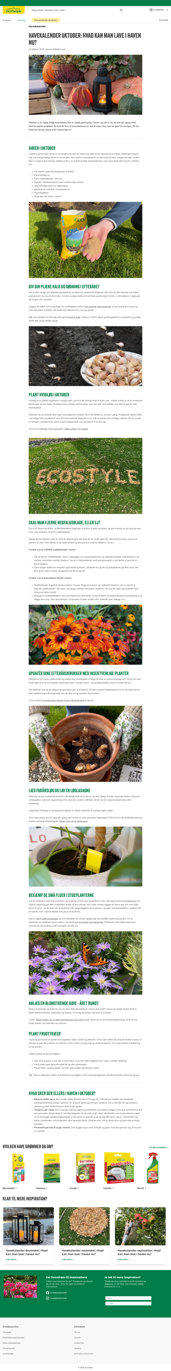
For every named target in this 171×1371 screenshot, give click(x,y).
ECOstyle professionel (83, 1354)
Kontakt (77, 1338)
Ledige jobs (79, 1343)
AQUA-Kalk (74, 317)
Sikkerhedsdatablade (11, 1343)
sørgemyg (131, 901)
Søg (121, 10)
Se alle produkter (158, 1147)
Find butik (163, 20)
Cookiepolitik (8, 1354)
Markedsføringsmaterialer (13, 1338)
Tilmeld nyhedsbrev (128, 1309)
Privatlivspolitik (9, 1348)
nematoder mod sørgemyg (90, 922)
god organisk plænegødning (97, 307)
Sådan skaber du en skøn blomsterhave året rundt (59, 1020)
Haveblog (21, 20)
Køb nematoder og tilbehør (45, 20)
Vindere (77, 1348)
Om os (77, 1332)
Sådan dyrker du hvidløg (76, 429)
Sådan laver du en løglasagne (73, 821)
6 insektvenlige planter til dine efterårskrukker (63, 700)
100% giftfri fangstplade (47, 919)
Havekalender (37, 26)
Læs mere (11, 1259)
